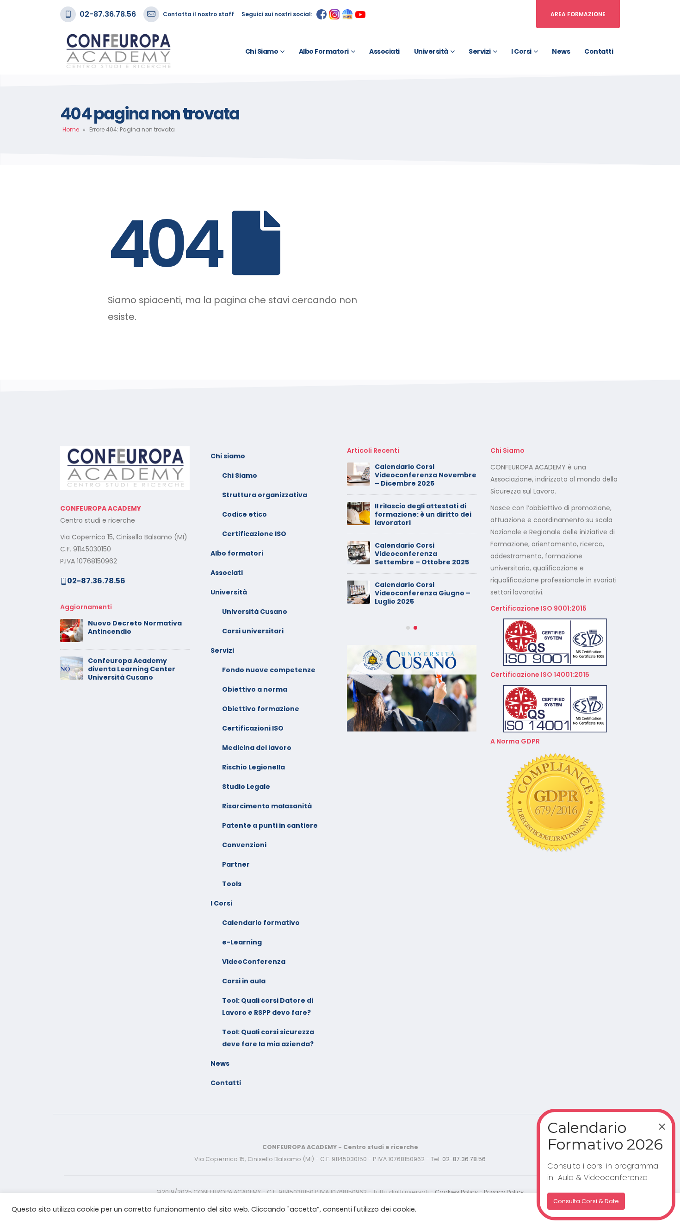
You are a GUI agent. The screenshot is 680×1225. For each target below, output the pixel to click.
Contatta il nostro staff (198, 14)
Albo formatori (324, 51)
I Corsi (521, 51)
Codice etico (244, 514)
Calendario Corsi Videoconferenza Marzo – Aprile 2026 (421, 631)
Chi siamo (261, 51)
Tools (231, 883)
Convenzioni (244, 845)
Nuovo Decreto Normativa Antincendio (135, 627)
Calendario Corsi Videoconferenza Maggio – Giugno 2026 (423, 514)
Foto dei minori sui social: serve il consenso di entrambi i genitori (419, 475)
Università (431, 51)
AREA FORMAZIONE (578, 14)
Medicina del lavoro (256, 747)
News (561, 51)
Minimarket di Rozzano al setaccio (419, 549)
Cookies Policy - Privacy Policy (479, 1192)
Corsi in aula (244, 981)
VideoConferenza (253, 961)
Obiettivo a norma (254, 689)
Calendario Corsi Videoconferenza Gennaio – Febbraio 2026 (425, 670)
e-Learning (242, 942)
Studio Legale (246, 786)
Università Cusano (254, 611)
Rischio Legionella (253, 767)
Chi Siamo (239, 475)
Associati (384, 51)
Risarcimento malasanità (267, 806)
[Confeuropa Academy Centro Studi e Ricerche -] (118, 51)
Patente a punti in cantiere (270, 825)
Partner (236, 864)
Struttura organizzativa (264, 495)
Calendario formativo (261, 922)
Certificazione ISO (254, 533)
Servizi (480, 51)
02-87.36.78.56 (108, 14)
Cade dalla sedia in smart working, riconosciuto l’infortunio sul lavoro (419, 591)
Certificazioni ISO (253, 728)
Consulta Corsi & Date (586, 1201)
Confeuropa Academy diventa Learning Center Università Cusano (131, 669)
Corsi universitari (253, 631)
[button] (408, 704)
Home (70, 129)
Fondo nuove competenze (268, 670)
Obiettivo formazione (260, 708)
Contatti (598, 51)
